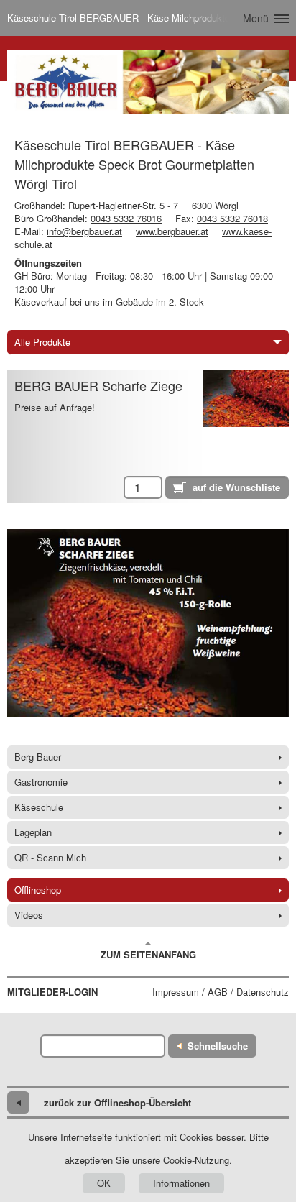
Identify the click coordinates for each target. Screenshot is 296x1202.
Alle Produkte (42, 342)
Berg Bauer (37, 756)
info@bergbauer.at (84, 231)
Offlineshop (37, 889)
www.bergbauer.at (172, 231)
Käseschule (38, 807)
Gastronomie (41, 782)
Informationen (181, 1183)
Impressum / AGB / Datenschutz (220, 992)
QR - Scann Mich (50, 857)
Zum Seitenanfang (148, 954)
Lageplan (33, 832)
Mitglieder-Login (52, 992)
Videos (28, 915)
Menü (256, 18)
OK (104, 1183)
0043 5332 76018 (232, 218)
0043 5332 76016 (126, 218)
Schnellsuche (218, 1045)
